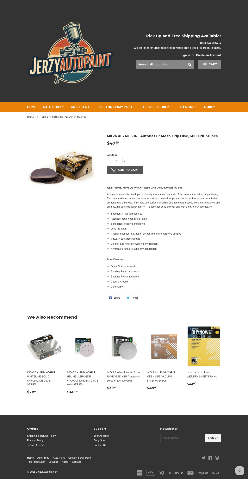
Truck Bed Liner (156, 107)
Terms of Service (36, 445)
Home (31, 107)
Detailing (186, 107)
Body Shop (100, 440)
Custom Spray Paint (116, 107)
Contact (76, 461)
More (208, 107)
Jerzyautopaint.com (47, 471)
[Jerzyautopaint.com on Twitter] (204, 458)
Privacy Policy (35, 440)
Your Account (101, 435)
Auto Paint (80, 107)
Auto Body (52, 107)
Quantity (112, 154)
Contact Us (100, 445)
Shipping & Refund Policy (41, 435)
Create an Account (208, 55)
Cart (212, 64)
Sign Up (213, 437)
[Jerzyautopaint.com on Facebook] (210, 458)
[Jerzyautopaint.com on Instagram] (217, 458)
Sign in (185, 55)
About (65, 461)
